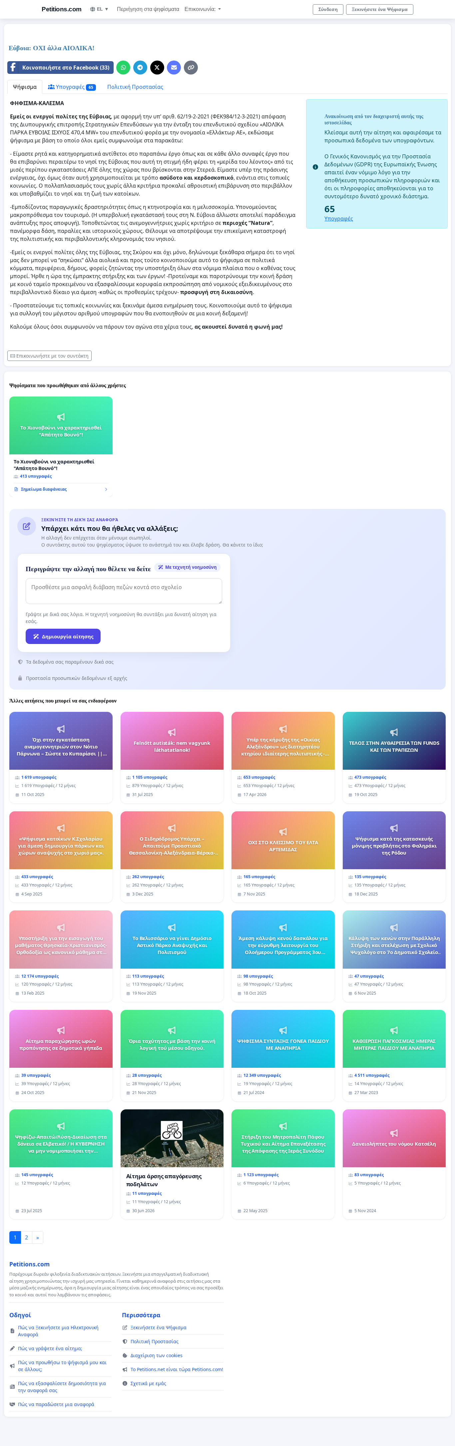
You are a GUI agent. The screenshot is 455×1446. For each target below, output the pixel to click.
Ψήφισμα (25, 86)
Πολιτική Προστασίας (135, 86)
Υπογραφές (74, 86)
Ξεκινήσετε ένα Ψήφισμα (380, 9)
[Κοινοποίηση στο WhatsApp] (123, 68)
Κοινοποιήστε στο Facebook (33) (65, 67)
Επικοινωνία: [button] (201, 9)
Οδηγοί (20, 1315)
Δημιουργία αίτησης (67, 636)
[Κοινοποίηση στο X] (157, 68)
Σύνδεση (328, 9)
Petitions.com (62, 9)
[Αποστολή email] (174, 68)
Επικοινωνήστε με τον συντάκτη (52, 356)
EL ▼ (103, 9)
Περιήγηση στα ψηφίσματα (148, 9)
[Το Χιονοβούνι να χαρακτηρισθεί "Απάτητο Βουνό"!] (61, 447)
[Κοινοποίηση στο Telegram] (140, 68)
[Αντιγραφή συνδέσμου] (191, 68)
